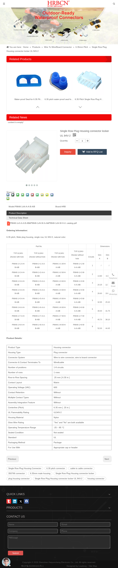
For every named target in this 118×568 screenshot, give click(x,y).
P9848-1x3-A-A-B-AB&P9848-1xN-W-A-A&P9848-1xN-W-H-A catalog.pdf (43, 223)
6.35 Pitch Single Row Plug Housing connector (89, 99)
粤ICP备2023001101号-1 (32, 566)
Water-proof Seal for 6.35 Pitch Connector (28, 99)
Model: (12, 206)
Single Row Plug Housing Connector (24, 468)
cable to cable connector (81, 468)
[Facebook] (26, 501)
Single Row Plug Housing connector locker (75, 473)
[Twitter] (20, 501)
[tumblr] (8, 501)
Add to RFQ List (94, 152)
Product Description (18, 213)
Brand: (58, 206)
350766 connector (16, 473)
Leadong (83, 566)
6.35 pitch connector (55, 468)
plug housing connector (19, 478)
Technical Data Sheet (18, 218)
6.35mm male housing (40, 473)
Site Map (93, 566)
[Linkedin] (14, 501)
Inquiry (67, 152)
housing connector (95, 478)
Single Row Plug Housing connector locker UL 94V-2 (58, 478)
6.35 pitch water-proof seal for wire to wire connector (59, 99)
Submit (15, 553)
